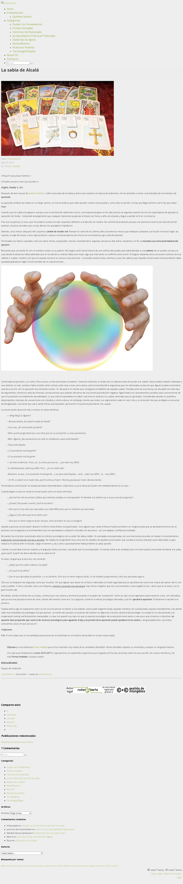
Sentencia (74, 866)
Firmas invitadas (23, 28)
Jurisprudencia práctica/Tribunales (34, 35)
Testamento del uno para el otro (50, 833)
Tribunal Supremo (112, 866)
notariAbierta (14, 158)
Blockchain (5, 866)
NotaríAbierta (21, 43)
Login (179, 877)
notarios (47, 866)
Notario (41, 866)
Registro (67, 866)
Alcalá (4, 742)
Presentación (15, 12)
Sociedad (82, 866)
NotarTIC (12, 55)
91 (27, 674)
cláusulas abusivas (16, 866)
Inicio (10, 9)
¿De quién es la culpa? (26, 840)
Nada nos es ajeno (24, 39)
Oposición (11, 742)
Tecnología (90, 866)
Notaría (60, 866)
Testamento (99, 866)
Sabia (30, 742)
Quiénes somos (22, 16)
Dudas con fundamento (27, 24)
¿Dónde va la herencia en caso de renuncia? (43, 825)
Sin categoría (13, 796)
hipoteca (34, 866)
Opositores (22, 742)
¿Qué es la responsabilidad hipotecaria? (54, 829)
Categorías (13, 20)
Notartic (54, 866)
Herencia (27, 866)
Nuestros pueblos (24, 47)
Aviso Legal (156, 873)
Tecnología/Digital (24, 51)
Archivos (5, 813)
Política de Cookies (173, 873)
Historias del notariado (27, 32)
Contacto (12, 59)
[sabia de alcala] (57, 155)
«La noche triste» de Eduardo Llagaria (35, 836)
